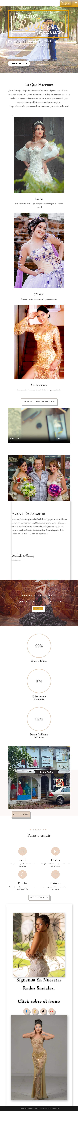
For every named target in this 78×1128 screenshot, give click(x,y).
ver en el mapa (21, 863)
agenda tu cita (18, 63)
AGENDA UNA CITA (39, 946)
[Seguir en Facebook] (26, 1059)
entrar (38, 657)
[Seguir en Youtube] (51, 1059)
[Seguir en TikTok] (43, 1059)
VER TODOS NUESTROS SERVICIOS (39, 402)
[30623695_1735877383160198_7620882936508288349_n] (39, 548)
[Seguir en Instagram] (35, 1059)
